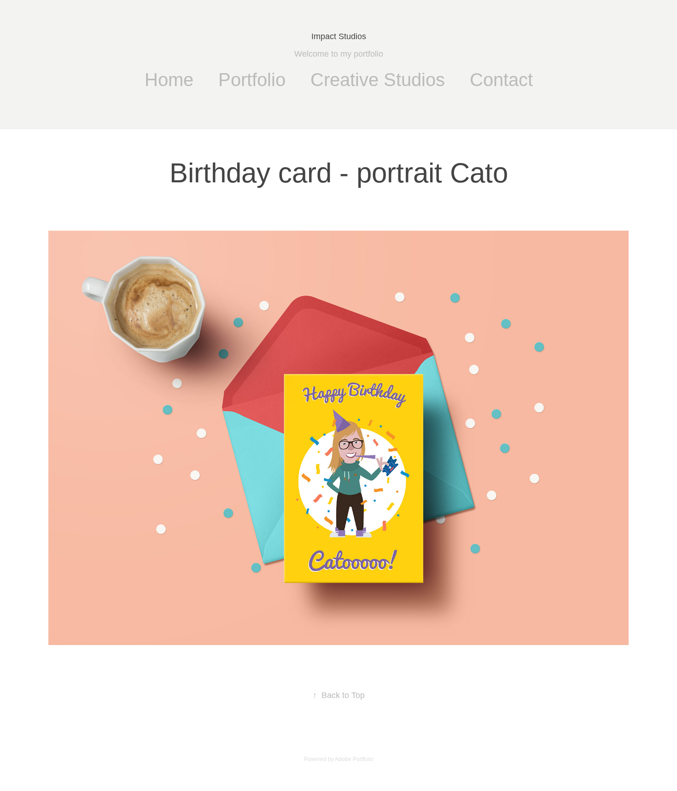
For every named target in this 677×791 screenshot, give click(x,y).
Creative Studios (377, 80)
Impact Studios (338, 36)
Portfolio (252, 80)
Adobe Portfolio (354, 759)
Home (169, 80)
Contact (501, 80)
